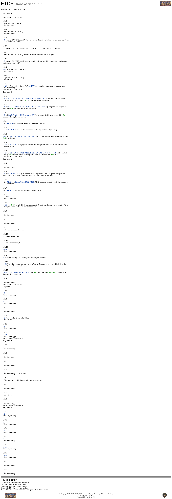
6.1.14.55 (10, 190)
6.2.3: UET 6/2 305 (16, 136)
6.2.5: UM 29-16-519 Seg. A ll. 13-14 (21, 115)
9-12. (4, 326)
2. (3, 32)
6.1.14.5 (11, 107)
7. (3, 55)
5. (3, 182)
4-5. (4, 372)
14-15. (5, 153)
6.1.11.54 (18, 182)
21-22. (5, 264)
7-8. (4, 318)
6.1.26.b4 (25, 182)
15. (4, 230)
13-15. (5, 86)
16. (4, 236)
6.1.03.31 (13, 153)
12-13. (5, 144)
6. (3, 190)
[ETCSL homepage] (165, 5)
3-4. (4, 40)
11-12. (5, 447)
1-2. (4, 98)
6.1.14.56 (11, 197)
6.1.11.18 (28, 153)
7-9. (4, 197)
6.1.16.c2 (18, 98)
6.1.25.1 (11, 130)
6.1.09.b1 (20, 153)
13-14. (5, 455)
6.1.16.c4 (10, 123)
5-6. (4, 48)
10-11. (5, 69)
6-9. (4, 430)
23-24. (5, 272)
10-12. (5, 205)
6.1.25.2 (13, 144)
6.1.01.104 (10, 182)
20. (4, 257)
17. (4, 243)
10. (4, 439)
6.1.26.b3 (11, 174)
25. (4, 281)
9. (3, 401)
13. (4, 213)
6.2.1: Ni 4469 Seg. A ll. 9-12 (48, 153)
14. (4, 221)
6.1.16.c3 (18, 107)
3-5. (4, 301)
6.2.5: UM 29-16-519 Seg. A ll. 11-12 (34, 107)
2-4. (4, 174)
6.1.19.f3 (31, 86)
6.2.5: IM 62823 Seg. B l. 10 (19, 272)
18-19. (5, 249)
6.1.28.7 (18, 174)
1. (3, 23)
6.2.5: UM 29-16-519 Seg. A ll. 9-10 (34, 98)
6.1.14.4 (11, 98)
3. (3, 363)
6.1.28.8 (32, 182)
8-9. (4, 61)
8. (3, 395)
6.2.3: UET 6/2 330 (30, 136)
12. (4, 78)
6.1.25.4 (35, 153)
